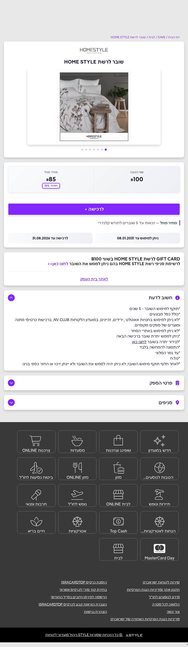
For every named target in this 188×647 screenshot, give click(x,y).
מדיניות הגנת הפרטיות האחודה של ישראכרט (145, 619)
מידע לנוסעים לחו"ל (164, 597)
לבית (152, 37)
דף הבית (174, 37)
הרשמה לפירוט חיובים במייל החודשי (79, 597)
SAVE (161, 37)
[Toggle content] (11, 297)
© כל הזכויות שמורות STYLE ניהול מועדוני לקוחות (84, 635)
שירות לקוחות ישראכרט (161, 582)
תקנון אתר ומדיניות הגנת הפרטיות (153, 589)
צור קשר (173, 611)
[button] (106, 150)
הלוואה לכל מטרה (166, 604)
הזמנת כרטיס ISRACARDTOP (84, 582)
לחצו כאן (139, 341)
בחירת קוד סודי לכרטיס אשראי (83, 589)
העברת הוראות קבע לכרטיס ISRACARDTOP (73, 604)
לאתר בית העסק (94, 279)
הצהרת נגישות (95, 611)
